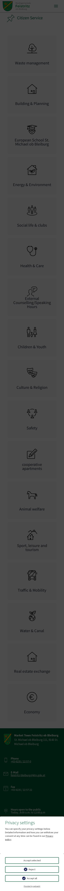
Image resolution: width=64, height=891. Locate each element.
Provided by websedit (32, 886)
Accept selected (32, 860)
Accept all (32, 878)
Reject (32, 869)
